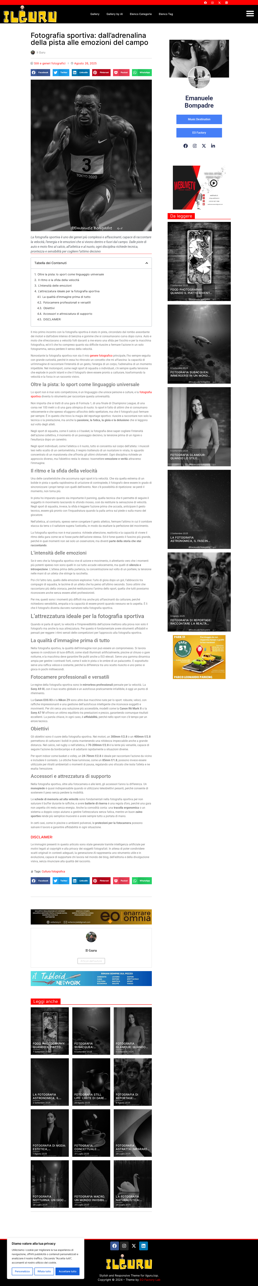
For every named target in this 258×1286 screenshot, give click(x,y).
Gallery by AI (115, 14)
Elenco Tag (166, 14)
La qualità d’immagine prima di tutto (66, 297)
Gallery (95, 14)
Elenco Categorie (141, 14)
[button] (40, 72)
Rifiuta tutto (44, 1271)
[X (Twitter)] (204, 146)
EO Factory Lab (150, 1279)
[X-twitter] (219, 2)
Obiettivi (49, 308)
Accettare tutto (67, 1271)
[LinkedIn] (213, 146)
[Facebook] (205, 2)
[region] (45, 1258)
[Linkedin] (226, 2)
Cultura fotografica (53, 871)
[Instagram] (212, 2)
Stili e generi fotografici (49, 63)
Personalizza (22, 1271)
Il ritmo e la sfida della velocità (58, 280)
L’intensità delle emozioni (55, 285)
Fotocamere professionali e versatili (67, 302)
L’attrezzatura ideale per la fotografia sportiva (69, 291)
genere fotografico (101, 355)
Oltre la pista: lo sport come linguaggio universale (71, 274)
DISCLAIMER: (52, 319)
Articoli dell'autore (91, 961)
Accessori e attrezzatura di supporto (67, 313)
